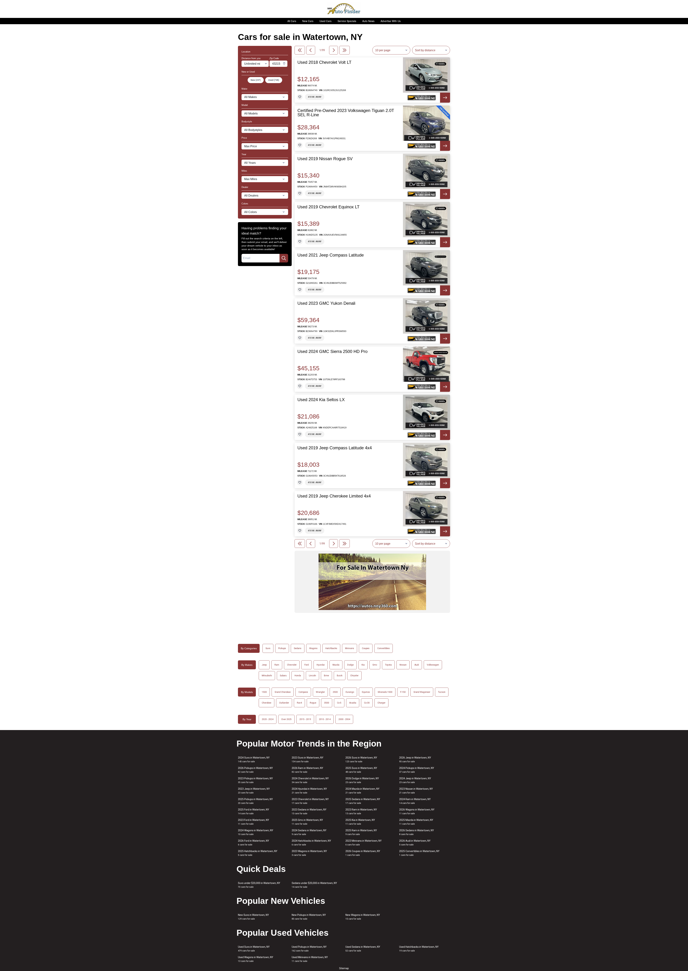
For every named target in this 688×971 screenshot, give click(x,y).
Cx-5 (339, 703)
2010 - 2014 (325, 719)
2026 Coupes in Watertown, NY (362, 853)
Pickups (282, 648)
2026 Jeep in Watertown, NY (415, 759)
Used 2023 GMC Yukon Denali (326, 303)
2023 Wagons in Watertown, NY (309, 853)
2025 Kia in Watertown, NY (360, 822)
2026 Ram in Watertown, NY (307, 770)
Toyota (388, 665)
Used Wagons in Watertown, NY (255, 959)
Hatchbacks (331, 648)
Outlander (284, 703)
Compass (303, 692)
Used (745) (273, 80)
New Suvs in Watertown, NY (253, 916)
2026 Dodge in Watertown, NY (362, 780)
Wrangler (320, 692)
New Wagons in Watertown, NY (362, 916)
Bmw (326, 675)
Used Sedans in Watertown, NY (362, 948)
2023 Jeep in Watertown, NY (254, 790)
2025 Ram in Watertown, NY (361, 832)
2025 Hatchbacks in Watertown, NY (257, 853)
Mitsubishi (267, 675)
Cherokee (266, 703)
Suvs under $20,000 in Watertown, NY (259, 885)
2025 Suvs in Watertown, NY (361, 770)
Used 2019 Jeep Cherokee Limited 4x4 (334, 496)
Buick (339, 675)
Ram (276, 665)
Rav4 (299, 703)
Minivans (349, 648)
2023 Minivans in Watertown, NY (363, 842)
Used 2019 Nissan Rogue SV (325, 159)
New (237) (256, 80)
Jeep (264, 665)
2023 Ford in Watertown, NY (253, 822)
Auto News (368, 21)
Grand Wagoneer (422, 692)
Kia (363, 665)
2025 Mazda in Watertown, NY (416, 822)
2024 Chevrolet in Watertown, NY (310, 780)
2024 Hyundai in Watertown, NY (309, 790)
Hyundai (321, 665)
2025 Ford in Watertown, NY (253, 811)
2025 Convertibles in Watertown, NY (419, 853)
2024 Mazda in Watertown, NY (362, 790)
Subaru (283, 675)
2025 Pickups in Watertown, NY (255, 801)
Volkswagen (433, 665)
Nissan (403, 665)
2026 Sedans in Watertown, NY (416, 832)
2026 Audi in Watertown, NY (415, 842)
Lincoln (312, 675)
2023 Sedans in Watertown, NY (309, 811)
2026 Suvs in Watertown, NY (361, 759)
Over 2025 (286, 719)
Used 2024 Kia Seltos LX (321, 400)
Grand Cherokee (283, 692)
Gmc (374, 665)
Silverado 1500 (385, 692)
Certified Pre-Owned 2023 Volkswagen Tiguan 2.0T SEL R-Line (345, 112)
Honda (298, 675)
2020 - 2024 (267, 719)
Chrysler (354, 675)
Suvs (268, 648)
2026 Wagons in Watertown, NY (416, 811)
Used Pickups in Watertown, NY (309, 948)
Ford (306, 665)
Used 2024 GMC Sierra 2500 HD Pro (332, 351)
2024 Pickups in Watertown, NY (416, 770)
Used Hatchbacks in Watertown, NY (419, 948)
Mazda (336, 665)
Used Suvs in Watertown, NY (254, 948)
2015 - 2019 (305, 719)
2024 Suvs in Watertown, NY (254, 759)
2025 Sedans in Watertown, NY (362, 801)
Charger (381, 703)
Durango (350, 692)
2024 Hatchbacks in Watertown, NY (311, 842)
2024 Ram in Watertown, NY (415, 801)
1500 (264, 692)
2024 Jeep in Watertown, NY (415, 780)
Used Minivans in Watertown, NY (310, 959)
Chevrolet (292, 665)
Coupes (365, 648)
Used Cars (325, 21)
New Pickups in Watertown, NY (309, 916)
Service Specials (347, 21)
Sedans (297, 648)
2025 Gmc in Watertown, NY (307, 822)
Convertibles (383, 648)
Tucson (441, 692)
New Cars (307, 21)
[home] (344, 9)
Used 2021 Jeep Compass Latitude (330, 255)
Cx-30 (367, 703)
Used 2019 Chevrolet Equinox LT (328, 207)
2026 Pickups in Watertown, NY (255, 770)
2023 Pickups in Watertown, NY (255, 780)
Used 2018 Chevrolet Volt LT (324, 62)
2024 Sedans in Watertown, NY (309, 832)
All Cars (291, 21)
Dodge (350, 665)
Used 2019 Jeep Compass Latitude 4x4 (334, 448)
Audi (416, 665)
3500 (326, 703)
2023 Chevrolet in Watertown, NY (310, 801)
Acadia (352, 703)
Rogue (313, 703)
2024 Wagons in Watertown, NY (255, 832)
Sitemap (344, 968)
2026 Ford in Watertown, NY (253, 842)
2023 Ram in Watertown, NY (361, 811)
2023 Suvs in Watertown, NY (307, 759)
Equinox (366, 692)
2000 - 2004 (344, 719)
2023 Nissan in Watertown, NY (416, 790)
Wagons (313, 648)
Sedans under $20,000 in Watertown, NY (314, 885)
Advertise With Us (391, 21)
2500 (335, 692)
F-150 (403, 692)
